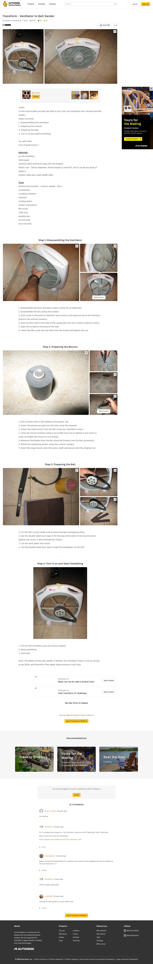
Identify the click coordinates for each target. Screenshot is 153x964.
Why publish (101, 930)
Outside (76, 937)
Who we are (101, 944)
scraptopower (49, 856)
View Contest (109, 680)
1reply (43, 847)
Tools (26, 21)
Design (61, 937)
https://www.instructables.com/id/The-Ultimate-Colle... (61, 839)
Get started (101, 934)
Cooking (76, 930)
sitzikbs (8, 21)
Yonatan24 (48, 827)
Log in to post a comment (77, 915)
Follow (36, 96)
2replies (44, 908)
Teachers (52, 4)
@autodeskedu (133, 935)
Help (98, 937)
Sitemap (100, 940)
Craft (61, 940)
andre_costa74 (50, 811)
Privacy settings (71, 959)
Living (75, 934)
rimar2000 (48, 896)
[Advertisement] (137, 118)
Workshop (17, 21)
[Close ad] (151, 89)
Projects (31, 4)
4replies (44, 870)
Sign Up (145, 4)
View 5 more (99, 297)
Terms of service (40, 959)
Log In (135, 4)
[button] (116, 25)
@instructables (133, 930)
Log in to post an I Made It (76, 721)
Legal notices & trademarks (127, 959)
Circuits (62, 930)
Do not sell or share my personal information (97, 959)
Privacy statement (56, 959)
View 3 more (104, 411)
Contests (41, 4)
